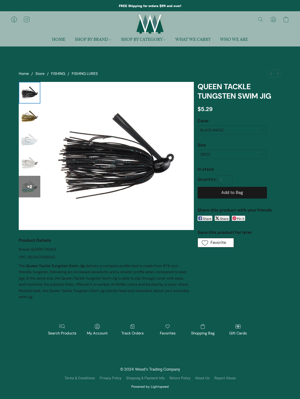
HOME (58, 39)
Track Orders (132, 333)
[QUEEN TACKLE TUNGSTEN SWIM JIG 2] (29, 139)
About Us (202, 378)
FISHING (58, 73)
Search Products (62, 333)
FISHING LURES (85, 73)
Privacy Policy (110, 378)
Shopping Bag (203, 333)
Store (40, 73)
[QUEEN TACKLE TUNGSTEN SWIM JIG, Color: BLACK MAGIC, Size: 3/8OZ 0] (29, 93)
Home (24, 73)
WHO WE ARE (234, 39)
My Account (97, 333)
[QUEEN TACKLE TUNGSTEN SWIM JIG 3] (29, 163)
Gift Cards (238, 333)
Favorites (168, 333)
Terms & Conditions (79, 378)
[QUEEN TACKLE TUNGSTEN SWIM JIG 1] (29, 116)
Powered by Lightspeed (150, 386)
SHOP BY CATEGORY (142, 39)
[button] (149, 24)
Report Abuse (225, 378)
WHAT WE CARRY (193, 39)
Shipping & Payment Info (145, 378)
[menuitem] (271, 73)
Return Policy (179, 378)
